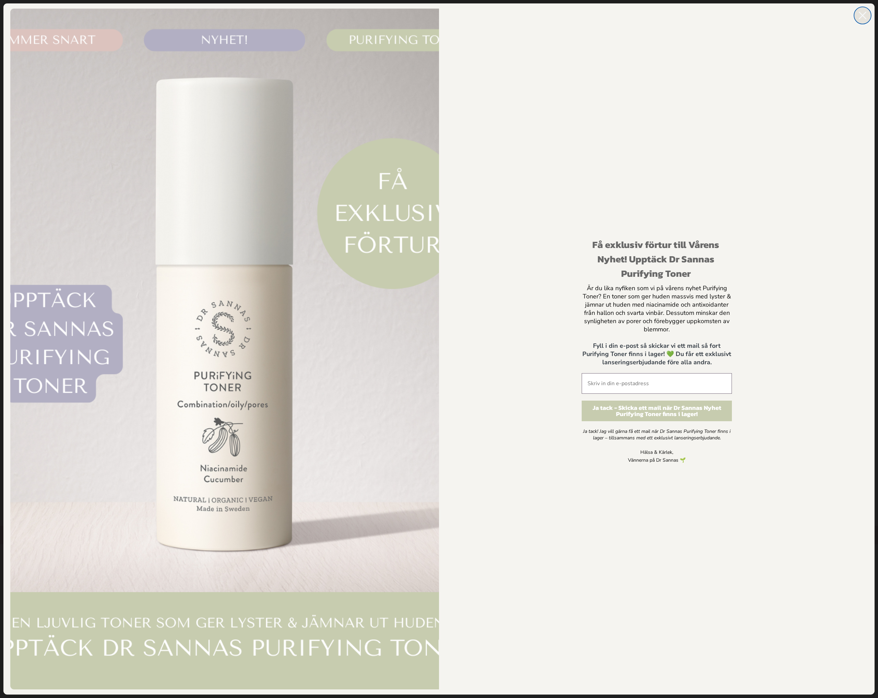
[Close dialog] (862, 15)
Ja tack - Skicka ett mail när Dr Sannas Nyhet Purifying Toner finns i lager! (657, 410)
